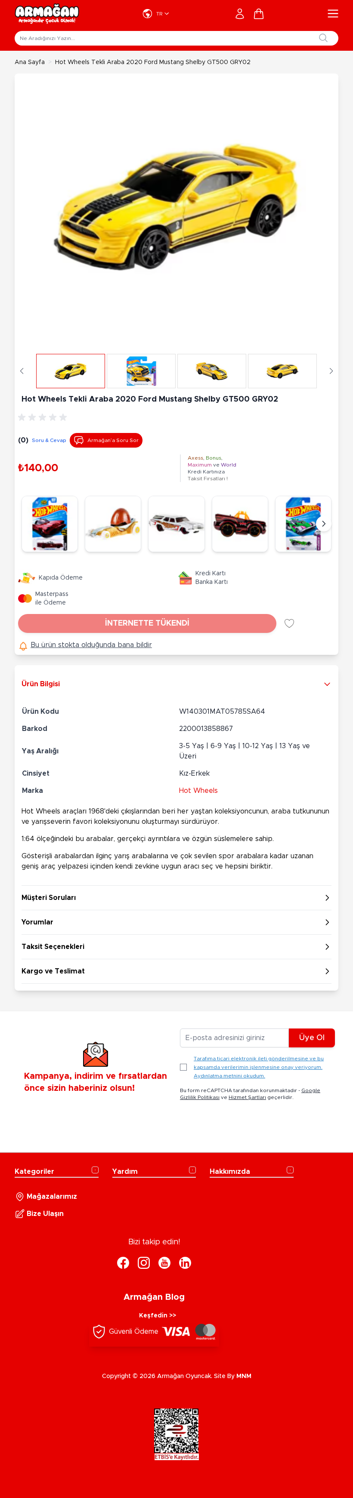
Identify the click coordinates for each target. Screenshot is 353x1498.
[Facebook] (123, 1263)
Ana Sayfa (30, 62)
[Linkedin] (185, 1263)
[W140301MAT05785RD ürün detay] (303, 524)
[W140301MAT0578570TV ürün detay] (50, 524)
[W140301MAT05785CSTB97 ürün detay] (240, 524)
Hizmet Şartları (247, 1097)
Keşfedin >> (157, 1316)
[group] (44, 417)
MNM (243, 1376)
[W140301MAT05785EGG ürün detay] (113, 524)
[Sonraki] (323, 523)
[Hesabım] (240, 14)
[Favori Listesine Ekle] (289, 623)
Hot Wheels (198, 790)
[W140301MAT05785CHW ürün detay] (176, 524)
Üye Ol (312, 1038)
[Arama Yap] (323, 38)
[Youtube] (164, 1263)
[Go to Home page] (47, 13)
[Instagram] (144, 1263)
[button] (21, 371)
